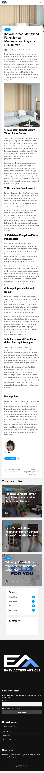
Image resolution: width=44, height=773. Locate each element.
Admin (9, 50)
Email (4, 701)
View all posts (10, 458)
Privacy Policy (8, 740)
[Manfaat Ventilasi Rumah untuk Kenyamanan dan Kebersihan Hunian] (22, 501)
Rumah (7, 29)
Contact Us (6, 731)
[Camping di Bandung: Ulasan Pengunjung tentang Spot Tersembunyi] (13, 636)
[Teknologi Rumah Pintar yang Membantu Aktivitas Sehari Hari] (22, 570)
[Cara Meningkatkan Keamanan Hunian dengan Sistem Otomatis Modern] (22, 535)
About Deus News (9, 727)
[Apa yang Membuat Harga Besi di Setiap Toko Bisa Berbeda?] (13, 627)
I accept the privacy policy (12, 708)
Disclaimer (6, 735)
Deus (30, 766)
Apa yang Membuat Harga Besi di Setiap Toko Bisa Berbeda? (26, 628)
